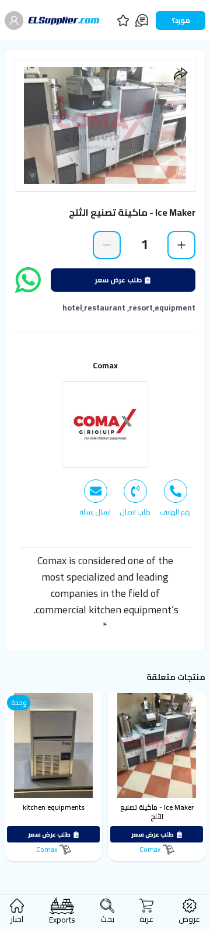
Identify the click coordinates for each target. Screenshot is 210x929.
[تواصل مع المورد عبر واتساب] (28, 280)
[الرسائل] (141, 20)
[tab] (175, 498)
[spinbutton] (144, 244)
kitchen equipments (54, 807)
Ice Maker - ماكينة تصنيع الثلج (157, 811)
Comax (105, 365)
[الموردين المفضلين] (123, 20)
